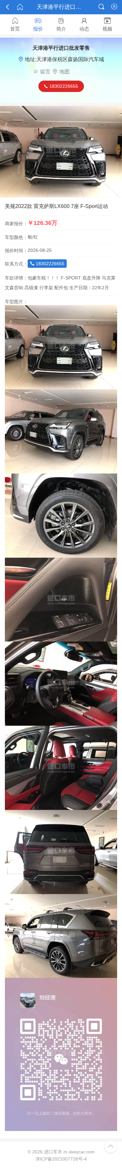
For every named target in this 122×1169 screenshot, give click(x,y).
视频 (107, 24)
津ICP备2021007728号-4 (61, 1159)
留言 (45, 71)
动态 (84, 24)
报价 (38, 24)
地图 (64, 71)
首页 (15, 24)
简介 (61, 24)
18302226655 (47, 263)
